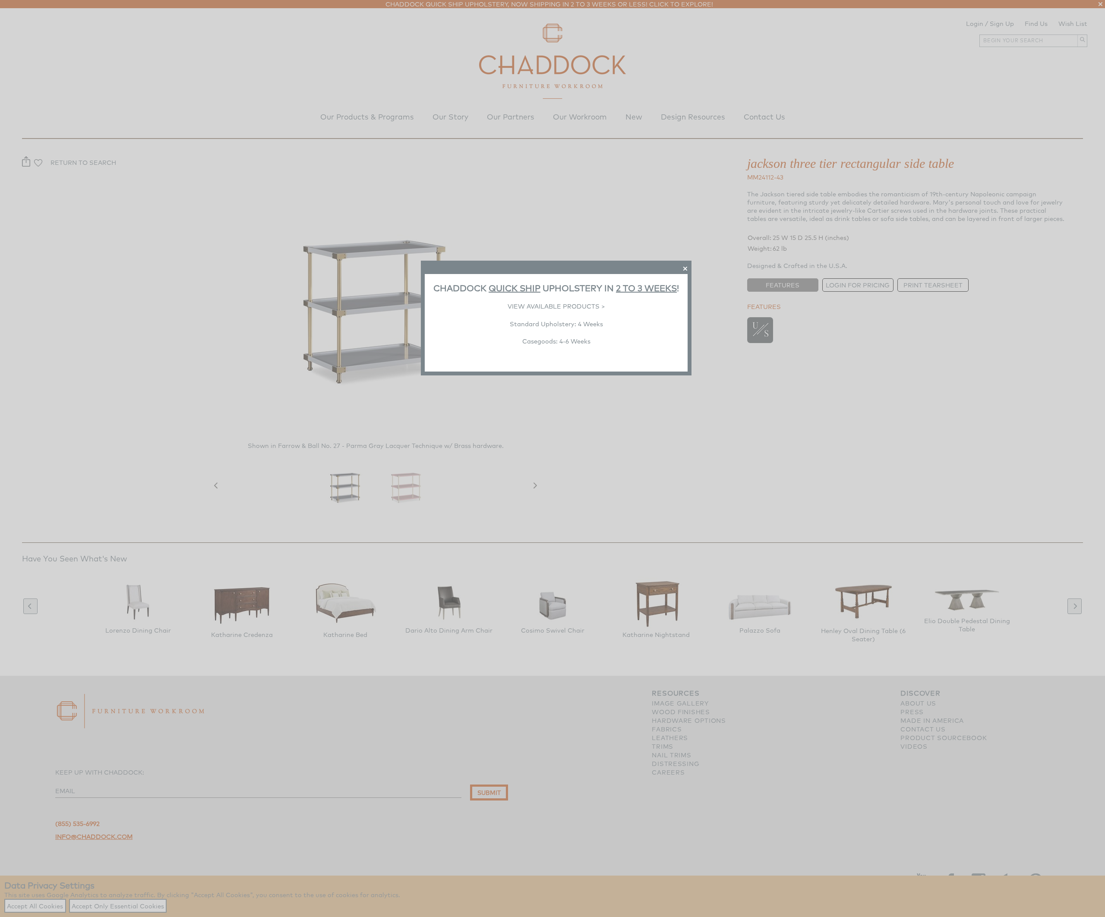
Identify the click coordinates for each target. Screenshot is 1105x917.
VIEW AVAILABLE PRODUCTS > (556, 306)
